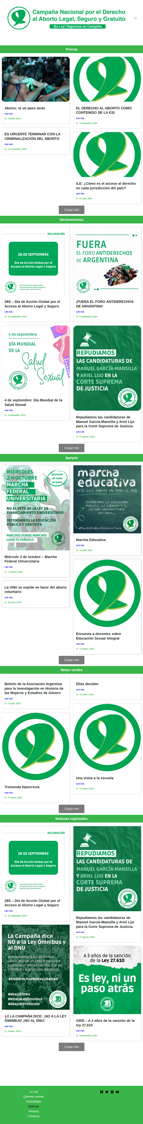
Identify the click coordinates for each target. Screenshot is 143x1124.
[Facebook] (101, 1092)
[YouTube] (117, 1092)
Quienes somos (33, 1096)
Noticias (33, 1106)
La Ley (33, 1091)
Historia (34, 1111)
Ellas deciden (87, 684)
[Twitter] (106, 1092)
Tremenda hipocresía (22, 787)
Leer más (9, 114)
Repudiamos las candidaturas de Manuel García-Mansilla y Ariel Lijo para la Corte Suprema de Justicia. (105, 421)
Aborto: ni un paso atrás (25, 108)
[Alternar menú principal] (136, 18)
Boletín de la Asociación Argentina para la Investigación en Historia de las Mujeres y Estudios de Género (34, 688)
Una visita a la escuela (94, 778)
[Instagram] (112, 1092)
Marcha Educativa (91, 540)
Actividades (33, 1101)
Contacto (33, 1116)
